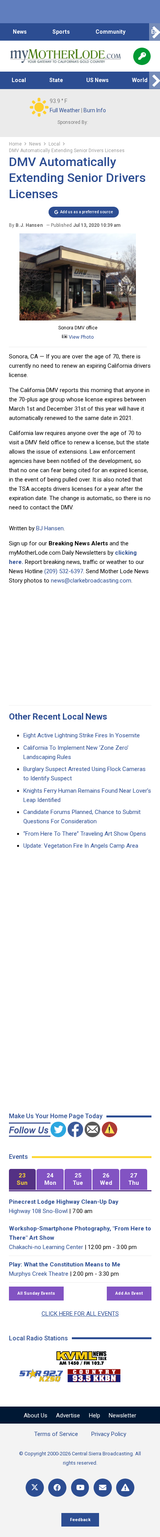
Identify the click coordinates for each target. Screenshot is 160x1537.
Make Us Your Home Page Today (56, 1116)
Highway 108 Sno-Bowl (38, 1211)
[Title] (125, 1488)
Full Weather (65, 110)
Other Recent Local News (58, 716)
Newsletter (122, 1415)
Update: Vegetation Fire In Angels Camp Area (80, 845)
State (56, 80)
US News (97, 80)
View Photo (81, 337)
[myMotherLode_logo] (65, 56)
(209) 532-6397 (63, 571)
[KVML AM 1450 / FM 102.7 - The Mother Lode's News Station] (81, 1356)
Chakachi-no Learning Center (46, 1247)
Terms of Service (56, 1434)
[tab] (22, 1179)
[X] (35, 1488)
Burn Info (94, 110)
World (140, 80)
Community (110, 32)
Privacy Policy (108, 1434)
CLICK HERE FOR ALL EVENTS (80, 1313)
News (20, 32)
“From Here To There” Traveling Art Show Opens (84, 833)
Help (94, 1415)
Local (19, 80)
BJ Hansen (50, 528)
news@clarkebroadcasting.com (91, 580)
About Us (35, 1415)
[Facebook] (57, 1488)
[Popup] (142, 56)
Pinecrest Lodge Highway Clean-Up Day (63, 1201)
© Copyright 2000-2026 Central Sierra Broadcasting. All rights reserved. (80, 1458)
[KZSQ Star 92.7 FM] (37, 1373)
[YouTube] (80, 1488)
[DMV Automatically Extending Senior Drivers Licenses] (77, 318)
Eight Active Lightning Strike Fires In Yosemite (81, 735)
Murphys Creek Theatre (38, 1273)
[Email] (103, 1488)
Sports (61, 32)
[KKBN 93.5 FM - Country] (94, 1373)
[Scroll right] (154, 32)
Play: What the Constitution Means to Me (64, 1264)
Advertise (68, 1415)
